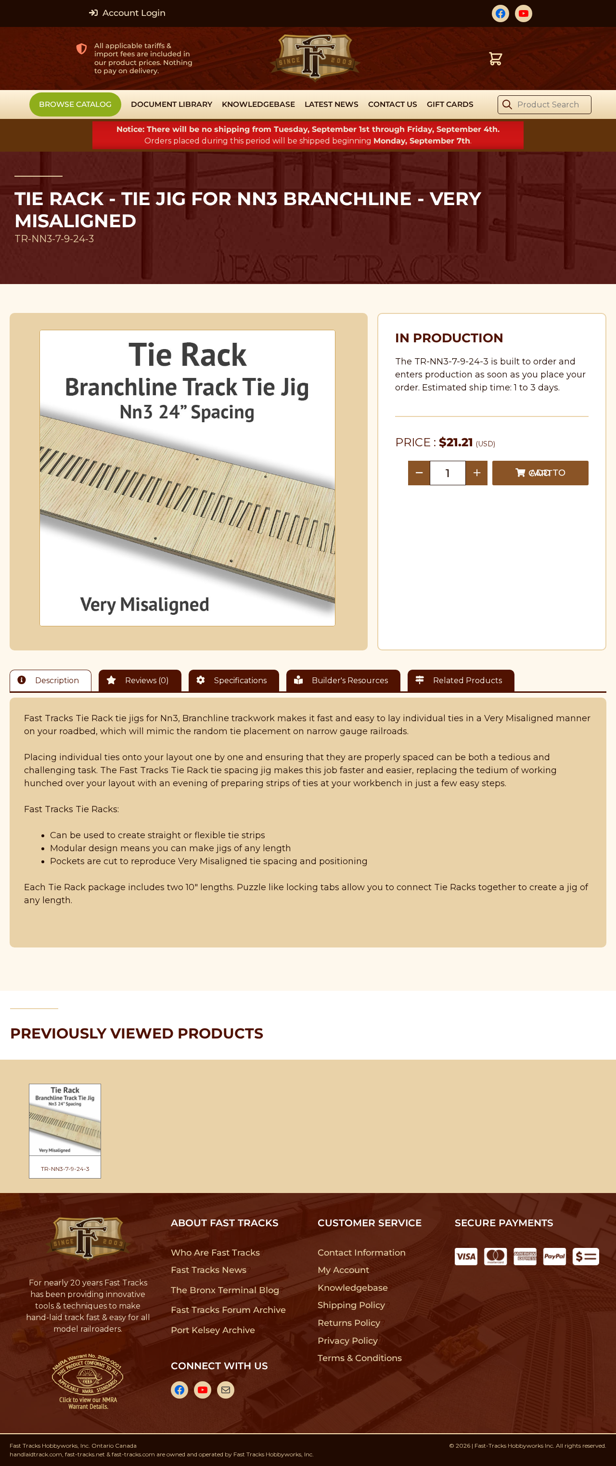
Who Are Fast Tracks (215, 1252)
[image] (187, 478)
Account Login (133, 13)
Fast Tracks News (208, 1270)
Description (56, 680)
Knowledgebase (352, 1288)
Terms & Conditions (360, 1358)
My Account (343, 1270)
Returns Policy (349, 1323)
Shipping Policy (351, 1305)
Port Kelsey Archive (213, 1330)
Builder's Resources (349, 680)
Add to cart (546, 473)
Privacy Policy (348, 1341)
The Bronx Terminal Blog (225, 1290)
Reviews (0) (146, 680)
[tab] (53, 680)
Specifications (239, 680)
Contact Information (361, 1252)
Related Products (466, 680)
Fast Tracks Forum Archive (228, 1310)
